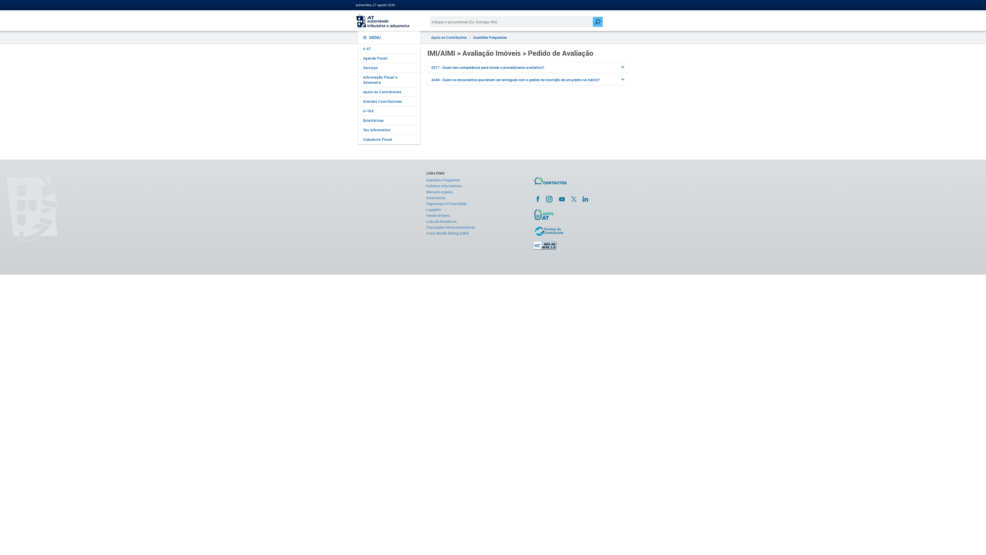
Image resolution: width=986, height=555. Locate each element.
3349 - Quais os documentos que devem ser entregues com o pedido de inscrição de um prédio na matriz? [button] (515, 79)
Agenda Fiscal (375, 58)
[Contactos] (566, 183)
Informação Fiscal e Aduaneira (380, 80)
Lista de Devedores (441, 221)
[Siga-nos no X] (574, 199)
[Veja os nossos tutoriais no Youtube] (562, 199)
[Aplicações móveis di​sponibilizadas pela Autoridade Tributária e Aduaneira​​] (582, 214)
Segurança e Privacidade (446, 203)
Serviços (370, 67)
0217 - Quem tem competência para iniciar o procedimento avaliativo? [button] (487, 67)
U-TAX (368, 110)
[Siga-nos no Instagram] (549, 199)
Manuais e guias (439, 191)
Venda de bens (438, 215)
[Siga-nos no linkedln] (585, 199)
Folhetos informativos (444, 185)
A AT (367, 48)
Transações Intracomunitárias (450, 227)
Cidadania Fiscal (377, 139)
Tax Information (377, 129)
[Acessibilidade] (582, 245)
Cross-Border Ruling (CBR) (447, 233)
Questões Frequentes (490, 37)
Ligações (433, 209)
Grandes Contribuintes (382, 101)
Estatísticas (373, 120)
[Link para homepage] (387, 21)
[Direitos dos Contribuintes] (582, 231)
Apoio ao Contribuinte (382, 91)
